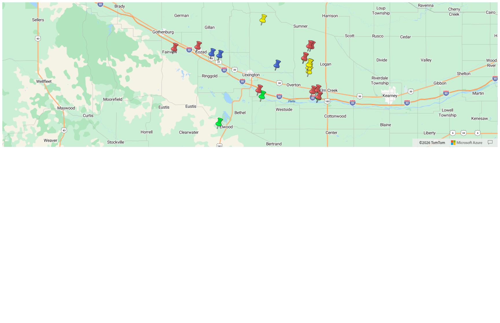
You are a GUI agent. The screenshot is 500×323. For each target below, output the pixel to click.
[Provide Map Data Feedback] (490, 142)
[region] (250, 74)
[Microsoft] (467, 142)
